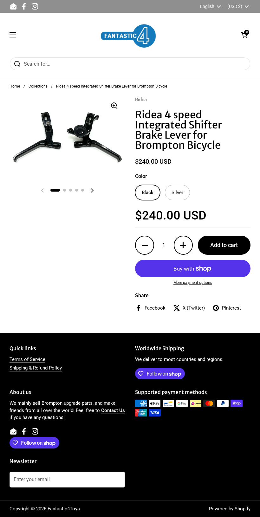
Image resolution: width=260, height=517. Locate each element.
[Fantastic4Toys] (128, 35)
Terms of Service (27, 359)
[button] (244, 35)
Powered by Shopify (229, 509)
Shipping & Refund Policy (36, 368)
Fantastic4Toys (64, 509)
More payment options (192, 282)
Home (15, 86)
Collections (38, 86)
